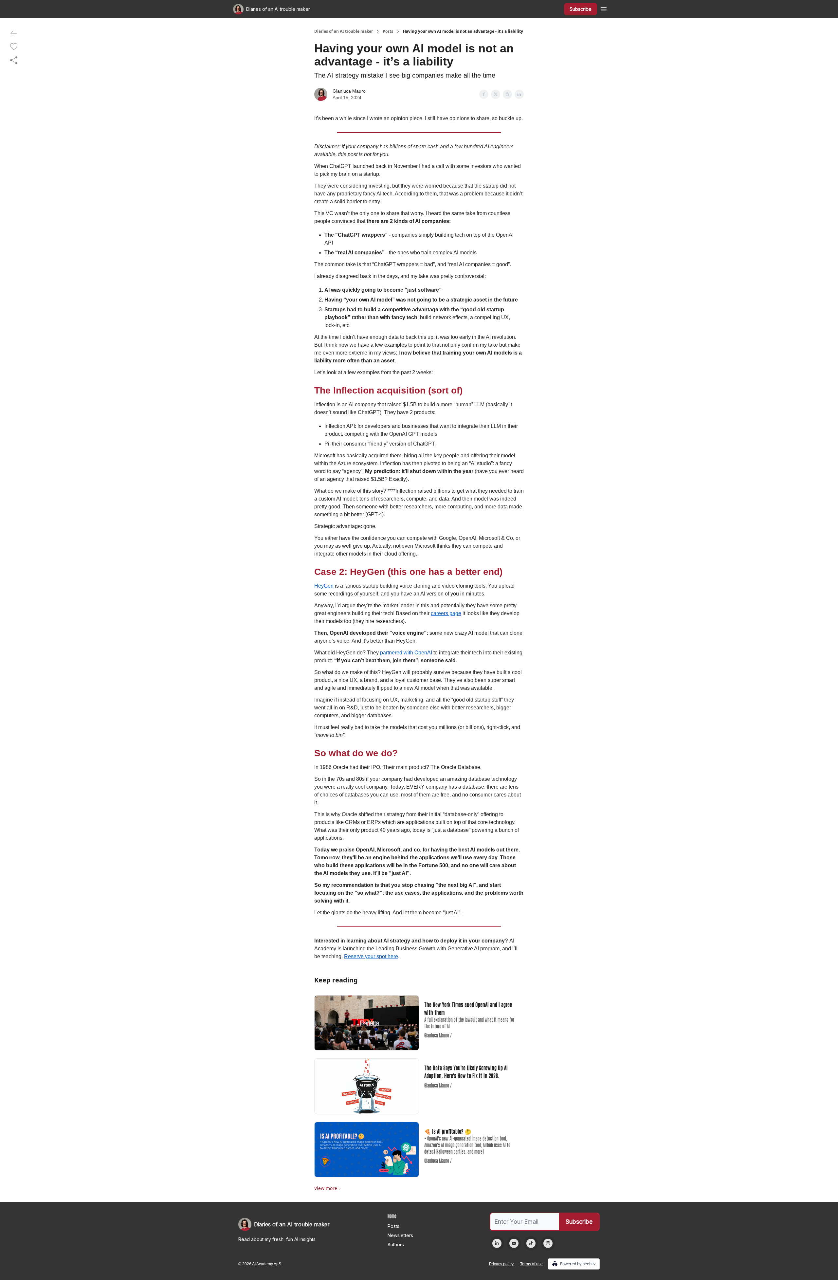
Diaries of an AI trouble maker (343, 31)
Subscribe (581, 9)
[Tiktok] (531, 1243)
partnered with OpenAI (406, 652)
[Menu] (604, 8)
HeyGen (324, 586)
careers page (446, 613)
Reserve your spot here (371, 956)
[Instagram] (548, 1243)
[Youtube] (514, 1243)
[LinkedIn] (497, 1243)
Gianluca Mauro (349, 91)
